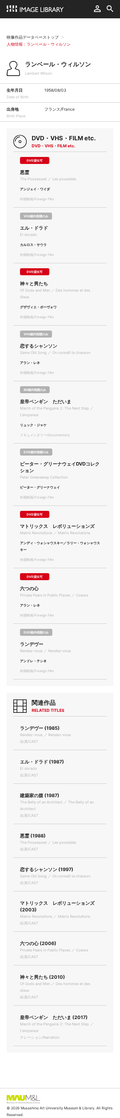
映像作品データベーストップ (33, 37)
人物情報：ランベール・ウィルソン (39, 44)
